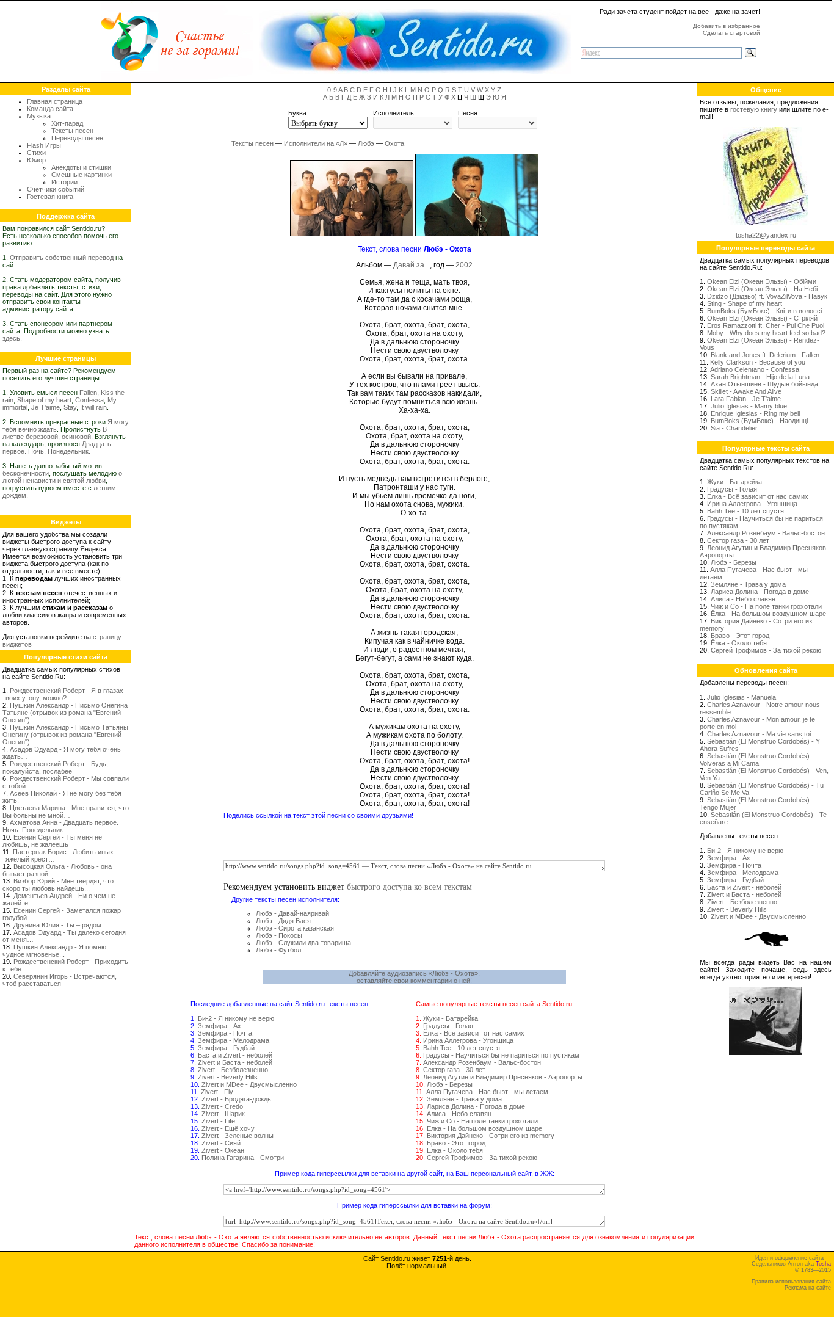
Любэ (366, 143)
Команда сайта (50, 108)
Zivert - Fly (217, 1091)
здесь (11, 338)
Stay (69, 407)
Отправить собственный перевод (62, 257)
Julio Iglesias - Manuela (741, 697)
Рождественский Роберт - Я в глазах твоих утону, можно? (62, 694)
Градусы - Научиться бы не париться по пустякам (501, 1055)
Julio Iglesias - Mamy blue (749, 406)
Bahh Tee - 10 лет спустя (461, 1047)
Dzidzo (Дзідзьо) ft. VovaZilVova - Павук (767, 296)
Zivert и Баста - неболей (235, 1062)
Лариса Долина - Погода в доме (476, 1106)
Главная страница (54, 101)
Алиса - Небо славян (459, 1113)
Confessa (89, 400)
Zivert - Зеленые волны (237, 1135)
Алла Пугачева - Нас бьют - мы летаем (487, 1091)
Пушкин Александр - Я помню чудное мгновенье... (54, 950)
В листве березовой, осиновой (54, 433)
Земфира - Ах (219, 1025)
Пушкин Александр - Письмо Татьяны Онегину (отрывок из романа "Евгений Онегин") (65, 735)
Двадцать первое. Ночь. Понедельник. (56, 447)
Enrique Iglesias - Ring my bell (755, 413)
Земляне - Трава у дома (464, 1099)
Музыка (39, 116)
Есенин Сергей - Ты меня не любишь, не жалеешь (52, 840)
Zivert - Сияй (221, 1143)
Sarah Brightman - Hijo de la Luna (760, 376)
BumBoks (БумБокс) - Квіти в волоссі (764, 310)
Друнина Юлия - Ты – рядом (57, 925)
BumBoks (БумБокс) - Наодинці (759, 420)
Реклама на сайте (808, 1288)
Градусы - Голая (448, 1025)
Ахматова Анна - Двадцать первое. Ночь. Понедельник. (60, 826)
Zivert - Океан (222, 1150)
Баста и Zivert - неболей (235, 1055)
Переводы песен (77, 138)
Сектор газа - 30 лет (454, 1069)
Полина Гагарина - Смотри (242, 1157)
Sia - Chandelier (734, 428)
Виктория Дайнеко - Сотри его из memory (490, 1135)
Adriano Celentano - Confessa (754, 369)
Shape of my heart (44, 400)
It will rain (93, 407)
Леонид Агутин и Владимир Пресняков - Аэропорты (502, 1077)
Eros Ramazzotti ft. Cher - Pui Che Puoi (765, 325)
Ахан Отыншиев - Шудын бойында (764, 384)
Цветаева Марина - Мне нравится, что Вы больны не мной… (65, 811)
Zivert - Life (218, 1121)
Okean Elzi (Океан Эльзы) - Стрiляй (762, 318)
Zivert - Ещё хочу (228, 1128)
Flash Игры (44, 145)
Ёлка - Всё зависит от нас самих (473, 1033)
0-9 (332, 89)
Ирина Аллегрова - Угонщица (468, 1040)
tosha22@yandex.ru (766, 235)
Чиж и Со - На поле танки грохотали (482, 1121)
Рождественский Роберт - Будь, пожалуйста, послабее (55, 767)
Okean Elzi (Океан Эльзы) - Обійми (761, 281)
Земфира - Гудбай (226, 1047)
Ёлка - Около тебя (455, 1150)
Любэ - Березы (450, 1084)
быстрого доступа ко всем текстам (409, 886)
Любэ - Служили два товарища (303, 942)
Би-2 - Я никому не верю (236, 1018)
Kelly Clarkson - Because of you (757, 362)
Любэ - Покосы (279, 935)
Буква (297, 113)
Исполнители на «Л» (315, 143)
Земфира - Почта (225, 1033)
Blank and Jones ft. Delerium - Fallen (765, 354)
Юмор (36, 160)
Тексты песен (72, 130)
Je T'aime (45, 407)
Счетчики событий (55, 189)
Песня (467, 113)
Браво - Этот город (456, 1143)
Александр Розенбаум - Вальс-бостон (482, 1062)
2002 (464, 265)
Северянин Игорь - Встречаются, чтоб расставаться (59, 980)
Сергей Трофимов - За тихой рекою (482, 1157)
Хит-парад (67, 123)
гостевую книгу (753, 109)
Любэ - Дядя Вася (283, 920)
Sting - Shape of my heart (744, 303)
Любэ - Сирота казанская (295, 928)
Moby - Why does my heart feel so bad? (766, 332)
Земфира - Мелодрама (233, 1040)
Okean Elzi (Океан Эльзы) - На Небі (762, 288)
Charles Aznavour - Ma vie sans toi (759, 734)
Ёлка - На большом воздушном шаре (484, 1128)
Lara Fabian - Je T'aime (746, 398)
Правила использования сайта (791, 1282)
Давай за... (411, 265)
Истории (64, 182)
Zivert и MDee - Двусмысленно (249, 1084)
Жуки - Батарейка (450, 1018)
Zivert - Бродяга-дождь (236, 1099)
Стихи (36, 152)
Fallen (88, 392)
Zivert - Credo (222, 1106)
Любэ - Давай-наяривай (292, 913)
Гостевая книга (50, 196)
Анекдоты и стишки (81, 167)
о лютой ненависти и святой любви (62, 477)
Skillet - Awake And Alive (746, 391)
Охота (394, 143)
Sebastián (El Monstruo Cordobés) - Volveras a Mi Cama (757, 759)
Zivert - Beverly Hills (228, 1077)
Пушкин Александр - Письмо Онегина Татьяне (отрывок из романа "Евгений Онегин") (65, 713)
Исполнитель (393, 113)
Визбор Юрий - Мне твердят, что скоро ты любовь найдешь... (58, 884)
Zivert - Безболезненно (233, 1069)
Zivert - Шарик (223, 1113)
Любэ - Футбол (278, 950)
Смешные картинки (81, 174)
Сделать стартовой (731, 32)
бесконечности (25, 473)
